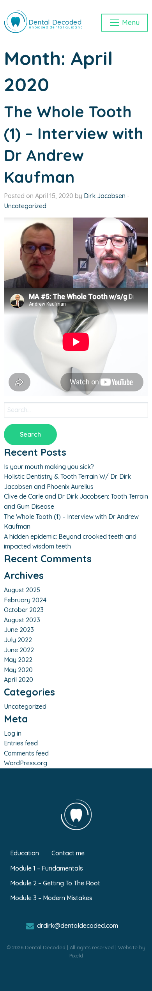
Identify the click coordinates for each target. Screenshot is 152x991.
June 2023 (19, 630)
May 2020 (18, 670)
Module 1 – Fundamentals (46, 868)
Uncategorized (25, 206)
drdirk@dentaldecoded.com (77, 925)
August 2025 (22, 590)
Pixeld (76, 955)
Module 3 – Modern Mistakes (51, 898)
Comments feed (26, 753)
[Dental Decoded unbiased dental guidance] (43, 34)
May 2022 (18, 660)
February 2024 (25, 600)
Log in (12, 733)
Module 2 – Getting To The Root (55, 883)
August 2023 (22, 620)
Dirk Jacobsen (104, 196)
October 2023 (24, 610)
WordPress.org (25, 763)
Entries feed (21, 743)
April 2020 (18, 679)
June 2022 (19, 650)
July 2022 (18, 640)
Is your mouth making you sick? (49, 467)
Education (24, 853)
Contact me (68, 853)
